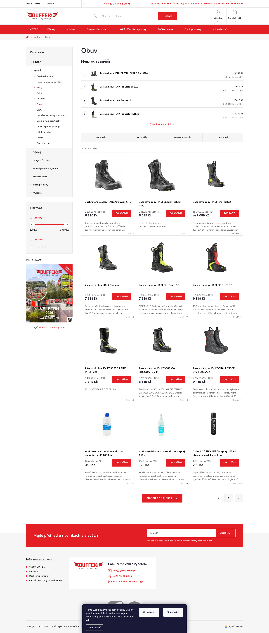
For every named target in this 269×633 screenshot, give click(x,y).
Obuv (39, 104)
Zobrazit (229, 213)
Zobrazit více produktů (161, 124)
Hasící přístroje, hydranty (45, 168)
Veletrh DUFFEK (33, 3)
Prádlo (40, 137)
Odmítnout (149, 612)
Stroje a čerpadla (41, 160)
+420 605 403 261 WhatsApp (128, 581)
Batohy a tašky (44, 132)
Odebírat (225, 532)
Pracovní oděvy (44, 143)
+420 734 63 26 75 (122, 576)
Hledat (167, 16)
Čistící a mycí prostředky (48, 120)
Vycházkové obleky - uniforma (51, 115)
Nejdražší (142, 137)
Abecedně (223, 137)
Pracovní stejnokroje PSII (49, 82)
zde (88, 620)
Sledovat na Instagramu (52, 327)
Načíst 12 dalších (159, 498)
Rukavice (41, 98)
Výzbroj (37, 152)
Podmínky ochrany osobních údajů (46, 580)
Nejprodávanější (182, 137)
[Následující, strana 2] (228, 498)
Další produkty (40, 184)
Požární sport (40, 176)
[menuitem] (34, 29)
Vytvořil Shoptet (236, 626)
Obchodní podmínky (39, 575)
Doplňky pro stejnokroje (48, 126)
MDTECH (37, 62)
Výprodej (37, 192)
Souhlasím (173, 612)
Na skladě (41, 247)
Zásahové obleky (45, 76)
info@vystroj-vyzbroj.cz (124, 570)
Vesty (39, 109)
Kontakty (50, 3)
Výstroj (37, 70)
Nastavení (94, 627)
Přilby (39, 87)
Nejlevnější (101, 137)
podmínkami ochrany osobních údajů (194, 540)
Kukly (39, 93)
